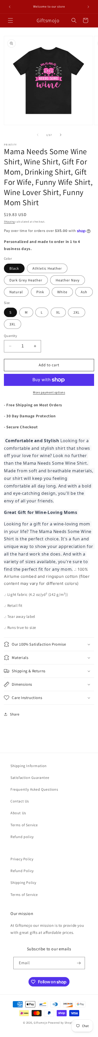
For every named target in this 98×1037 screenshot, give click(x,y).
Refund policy (22, 836)
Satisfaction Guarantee (29, 777)
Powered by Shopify (61, 1022)
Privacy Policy (21, 859)
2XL (76, 312)
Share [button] (15, 714)
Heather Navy (67, 280)
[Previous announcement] (9, 7)
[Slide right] (60, 135)
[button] (10, 20)
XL (58, 312)
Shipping (9, 221)
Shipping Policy (23, 882)
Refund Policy (22, 870)
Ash (84, 292)
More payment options (49, 392)
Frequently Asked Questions (34, 789)
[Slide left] (37, 135)
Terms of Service (24, 825)
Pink (40, 292)
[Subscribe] (79, 963)
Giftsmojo (40, 1022)
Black (14, 268)
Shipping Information (28, 765)
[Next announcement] (88, 7)
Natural (16, 292)
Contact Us (19, 801)
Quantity (10, 336)
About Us (18, 813)
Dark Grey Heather (25, 280)
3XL (12, 324)
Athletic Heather (47, 268)
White (62, 292)
